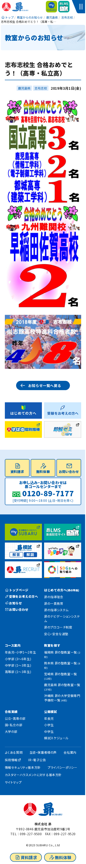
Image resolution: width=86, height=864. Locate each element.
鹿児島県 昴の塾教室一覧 (62, 687)
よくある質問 (14, 752)
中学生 (49, 731)
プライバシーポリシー (62, 767)
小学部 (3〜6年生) (18, 659)
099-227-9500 (31, 834)
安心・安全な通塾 (56, 634)
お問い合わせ (69, 471)
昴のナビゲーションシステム (62, 618)
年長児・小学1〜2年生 (20, 652)
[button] (81, 6)
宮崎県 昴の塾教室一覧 (60, 676)
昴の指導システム (56, 610)
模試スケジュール (56, 738)
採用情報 (11, 760)
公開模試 (50, 711)
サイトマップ (13, 782)
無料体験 (63, 857)
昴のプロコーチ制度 (58, 627)
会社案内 (70, 752)
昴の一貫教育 (53, 603)
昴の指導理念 (53, 597)
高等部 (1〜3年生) (18, 671)
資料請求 (29, 857)
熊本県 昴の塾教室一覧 (62, 665)
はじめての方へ (61, 590)
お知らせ (15, 603)
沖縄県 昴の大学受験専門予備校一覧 (62, 697)
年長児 (49, 718)
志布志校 (41, 88)
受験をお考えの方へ (23, 596)
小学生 (49, 725)
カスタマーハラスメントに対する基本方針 (33, 775)
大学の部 (11, 731)
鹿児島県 (24, 88)
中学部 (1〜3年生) (18, 665)
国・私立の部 (13, 725)
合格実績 (11, 711)
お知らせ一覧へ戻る (44, 385)
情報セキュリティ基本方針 (23, 767)
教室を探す (52, 645)
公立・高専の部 (15, 718)
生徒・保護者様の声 (43, 752)
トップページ (18, 590)
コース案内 (13, 645)
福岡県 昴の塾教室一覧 (62, 654)
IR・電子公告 (37, 760)
